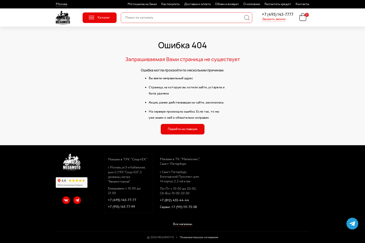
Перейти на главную (182, 129)
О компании (251, 4)
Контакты (302, 4)
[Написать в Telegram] (352, 224)
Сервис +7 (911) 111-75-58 (178, 207)
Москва (61, 4)
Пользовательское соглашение (199, 237)
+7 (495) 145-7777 (277, 15)
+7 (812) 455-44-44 (174, 200)
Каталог (104, 17)
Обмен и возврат (227, 4)
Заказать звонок (274, 19)
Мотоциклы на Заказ (142, 4)
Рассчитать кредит (277, 4)
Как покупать (170, 4)
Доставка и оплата (197, 4)
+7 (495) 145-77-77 (122, 200)
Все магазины (182, 224)
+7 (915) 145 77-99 (121, 207)
